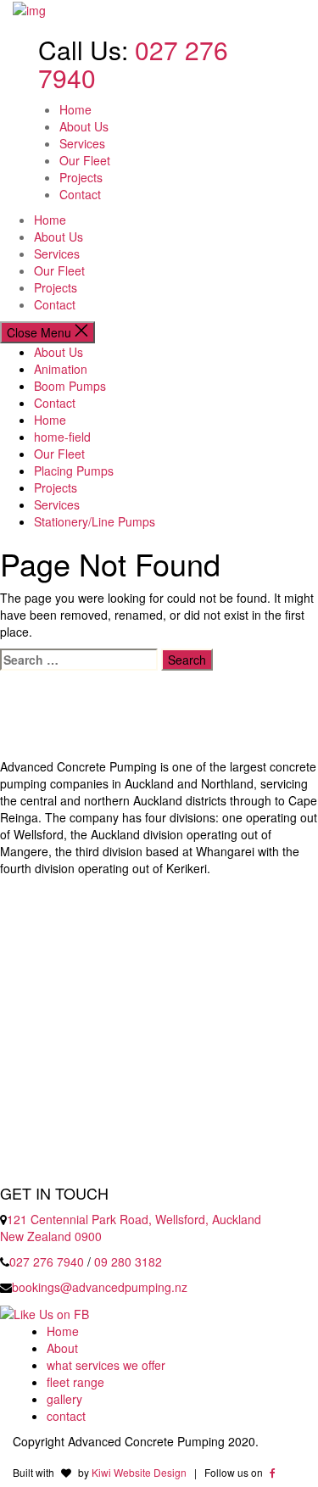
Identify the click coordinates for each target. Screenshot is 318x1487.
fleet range (75, 1381)
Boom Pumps (70, 385)
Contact (80, 194)
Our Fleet (84, 160)
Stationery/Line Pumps (94, 521)
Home (75, 109)
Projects (81, 177)
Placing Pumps (74, 470)
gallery (64, 1398)
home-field (62, 436)
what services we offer (106, 1364)
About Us (84, 126)
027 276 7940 (46, 1261)
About (62, 1347)
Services (82, 143)
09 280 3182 (128, 1261)
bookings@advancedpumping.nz (99, 1286)
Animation (60, 368)
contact (66, 1415)
